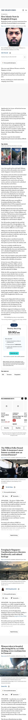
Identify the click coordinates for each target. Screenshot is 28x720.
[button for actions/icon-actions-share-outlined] (24, 57)
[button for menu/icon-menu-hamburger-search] (26, 10)
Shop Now (6, 428)
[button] (23, 10)
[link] (8, 10)
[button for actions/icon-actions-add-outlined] (10, 53)
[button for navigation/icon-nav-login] (23, 10)
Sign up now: (4, 26)
